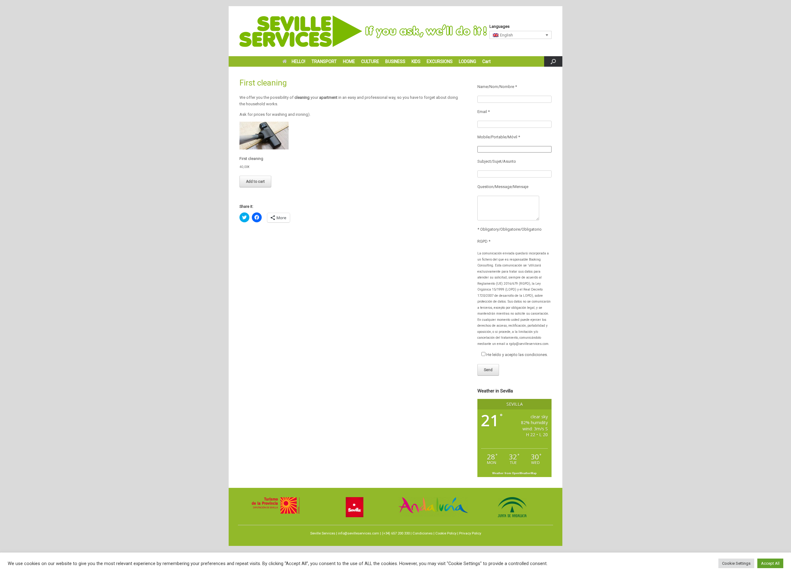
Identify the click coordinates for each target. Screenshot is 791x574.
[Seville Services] (363, 31)
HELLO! (298, 61)
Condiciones (422, 533)
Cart (486, 61)
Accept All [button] (770, 563)
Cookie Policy (445, 533)
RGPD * (483, 241)
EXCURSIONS (440, 61)
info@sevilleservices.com (358, 533)
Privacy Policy (470, 533)
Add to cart (255, 181)
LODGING (467, 61)
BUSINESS (395, 61)
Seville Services (322, 533)
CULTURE (370, 61)
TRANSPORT (324, 61)
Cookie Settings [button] (736, 563)
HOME (349, 61)
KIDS (416, 61)
